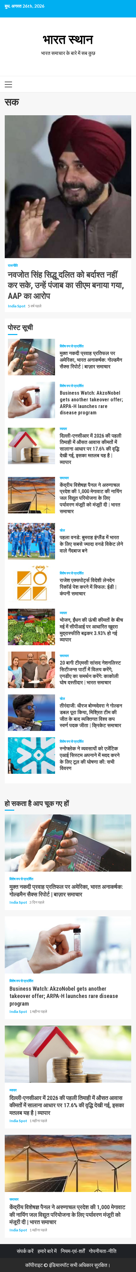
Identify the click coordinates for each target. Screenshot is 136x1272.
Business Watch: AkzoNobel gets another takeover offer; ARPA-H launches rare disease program (31, 400)
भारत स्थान (68, 39)
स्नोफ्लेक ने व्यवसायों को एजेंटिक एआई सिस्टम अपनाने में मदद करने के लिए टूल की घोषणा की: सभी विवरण (31, 755)
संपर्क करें (25, 1251)
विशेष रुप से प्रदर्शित (71, 346)
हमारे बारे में (47, 1251)
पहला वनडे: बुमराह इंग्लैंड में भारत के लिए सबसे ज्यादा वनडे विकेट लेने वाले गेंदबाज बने (31, 541)
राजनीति (13, 265)
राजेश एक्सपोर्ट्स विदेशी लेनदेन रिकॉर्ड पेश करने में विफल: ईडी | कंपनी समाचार (31, 584)
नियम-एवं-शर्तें (73, 1251)
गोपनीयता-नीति (102, 1251)
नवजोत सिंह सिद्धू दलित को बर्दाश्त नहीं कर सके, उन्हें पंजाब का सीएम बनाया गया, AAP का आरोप (68, 186)
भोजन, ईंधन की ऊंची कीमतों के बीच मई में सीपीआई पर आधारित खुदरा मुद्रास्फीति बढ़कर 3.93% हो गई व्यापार (31, 627)
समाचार (64, 477)
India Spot (17, 306)
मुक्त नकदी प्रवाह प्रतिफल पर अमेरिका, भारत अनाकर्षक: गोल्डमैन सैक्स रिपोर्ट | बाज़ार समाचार (31, 357)
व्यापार (63, 428)
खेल (62, 530)
